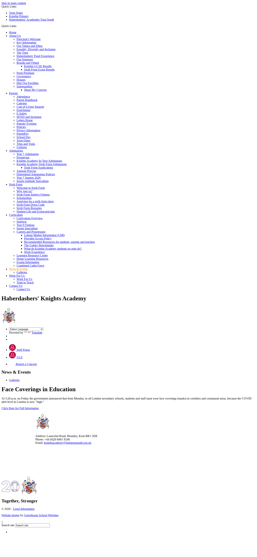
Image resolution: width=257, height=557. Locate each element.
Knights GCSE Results (38, 66)
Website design (10, 515)
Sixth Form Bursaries (29, 208)
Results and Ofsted (28, 62)
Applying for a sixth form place (35, 201)
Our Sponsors (25, 59)
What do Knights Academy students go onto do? (53, 248)
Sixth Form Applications (38, 167)
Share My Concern (35, 89)
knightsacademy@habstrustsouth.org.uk (67, 442)
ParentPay (23, 133)
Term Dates (16, 12)
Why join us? (24, 191)
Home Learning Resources (32, 258)
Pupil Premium (25, 73)
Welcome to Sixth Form (31, 187)
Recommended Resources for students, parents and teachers (59, 241)
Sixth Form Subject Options (33, 194)
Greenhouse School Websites (41, 515)
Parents (13, 93)
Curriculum (16, 214)
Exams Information (28, 262)
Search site (8, 525)
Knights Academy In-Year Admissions (39, 160)
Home (12, 32)
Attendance (23, 96)
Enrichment (23, 110)
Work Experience (34, 252)
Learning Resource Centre (32, 255)
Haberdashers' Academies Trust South (31, 19)
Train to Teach (25, 282)
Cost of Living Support (30, 106)
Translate (37, 332)
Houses (21, 79)
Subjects (22, 221)
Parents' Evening (26, 123)
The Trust (22, 52)
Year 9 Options (25, 225)
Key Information (26, 42)
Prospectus (23, 157)
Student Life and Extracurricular (36, 211)
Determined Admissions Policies (36, 174)
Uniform (22, 147)
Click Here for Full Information (20, 408)
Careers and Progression (31, 231)
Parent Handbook (27, 100)
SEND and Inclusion (29, 116)
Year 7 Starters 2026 (29, 177)
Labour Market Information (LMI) (44, 235)
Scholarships (24, 198)
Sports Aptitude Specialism (33, 181)
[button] (17, 26)
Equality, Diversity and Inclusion (36, 49)
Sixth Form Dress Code (31, 204)
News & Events (18, 269)
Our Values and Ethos (30, 45)
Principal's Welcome (29, 39)
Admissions (16, 150)
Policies (21, 127)
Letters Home (25, 120)
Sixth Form (15, 184)
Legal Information (23, 508)
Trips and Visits (26, 143)
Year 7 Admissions (28, 154)
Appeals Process (26, 171)
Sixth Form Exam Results (39, 69)
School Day (24, 137)
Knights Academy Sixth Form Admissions (42, 164)
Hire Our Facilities (28, 83)
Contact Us (15, 285)
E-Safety (22, 113)
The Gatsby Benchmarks (39, 245)
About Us (15, 35)
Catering (22, 103)
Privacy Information (28, 130)
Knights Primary (19, 16)
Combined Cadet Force (30, 265)
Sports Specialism (27, 228)
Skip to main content (14, 3)
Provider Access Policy (38, 238)
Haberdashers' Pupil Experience (35, 56)
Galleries (22, 272)
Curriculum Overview (30, 218)
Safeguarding (24, 86)
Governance (24, 76)
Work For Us (17, 275)
